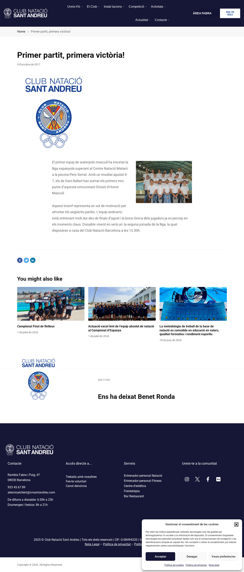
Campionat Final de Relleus (36, 326)
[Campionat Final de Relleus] (50, 304)
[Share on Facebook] (19, 260)
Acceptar (160, 556)
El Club (92, 6)
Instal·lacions (113, 6)
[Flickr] (218, 479)
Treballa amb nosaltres (81, 477)
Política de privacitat (196, 565)
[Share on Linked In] (32, 260)
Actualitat (141, 20)
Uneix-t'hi (73, 6)
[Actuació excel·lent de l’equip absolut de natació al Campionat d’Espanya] (122, 304)
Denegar (192, 556)
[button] (236, 524)
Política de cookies (174, 565)
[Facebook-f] (208, 479)
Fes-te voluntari (76, 481)
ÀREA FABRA (202, 13)
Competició (136, 6)
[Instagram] (187, 479)
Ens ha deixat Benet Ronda (136, 396)
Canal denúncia (76, 486)
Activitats (157, 6)
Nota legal (214, 565)
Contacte (161, 20)
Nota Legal (92, 544)
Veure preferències (223, 556)
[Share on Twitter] (26, 260)
